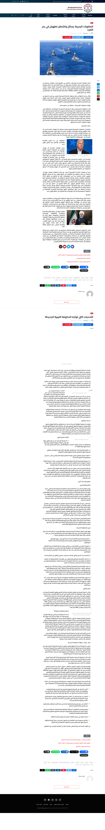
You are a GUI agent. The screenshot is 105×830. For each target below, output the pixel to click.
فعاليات (55, 15)
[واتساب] (98, 93)
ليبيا (80, 764)
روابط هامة (38, 15)
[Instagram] (60, 246)
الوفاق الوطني (55, 762)
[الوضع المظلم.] (12, 15)
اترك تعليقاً (66, 302)
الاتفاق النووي (76, 278)
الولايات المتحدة (47, 278)
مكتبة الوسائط (48, 15)
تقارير (92, 23)
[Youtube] (64, 246)
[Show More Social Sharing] (60, 37)
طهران (66, 280)
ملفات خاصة (39, 804)
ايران (88, 280)
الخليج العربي (64, 278)
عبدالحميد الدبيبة (86, 764)
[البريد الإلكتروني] (98, 99)
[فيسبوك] (98, 84)
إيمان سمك (85, 320)
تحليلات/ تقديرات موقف (59, 804)
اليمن (91, 280)
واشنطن (56, 280)
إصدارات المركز (65, 15)
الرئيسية (90, 15)
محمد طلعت (85, 33)
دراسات (67, 804)
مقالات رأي (45, 804)
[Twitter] (68, 246)
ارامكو (87, 278)
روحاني (70, 280)
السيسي (72, 762)
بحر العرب (80, 280)
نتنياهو (61, 280)
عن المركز (30, 15)
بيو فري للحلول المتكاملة (42, 808)
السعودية (58, 278)
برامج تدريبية (73, 15)
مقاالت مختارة (87, 19)
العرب (53, 278)
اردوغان (86, 762)
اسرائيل (82, 278)
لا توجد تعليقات (72, 33)
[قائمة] (92, 1)
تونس (45, 762)
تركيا (49, 762)
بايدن (84, 280)
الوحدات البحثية (84, 15)
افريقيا (82, 762)
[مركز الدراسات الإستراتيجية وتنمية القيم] (79, 8)
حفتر (91, 764)
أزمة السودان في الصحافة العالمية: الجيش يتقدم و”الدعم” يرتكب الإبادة (67, 1)
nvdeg (91, 278)
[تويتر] (98, 87)
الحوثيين (70, 278)
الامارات (77, 762)
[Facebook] (72, 246)
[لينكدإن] (98, 90)
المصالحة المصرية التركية (64, 762)
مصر (77, 764)
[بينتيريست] (98, 96)
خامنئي (74, 280)
